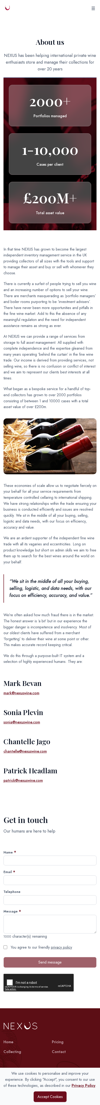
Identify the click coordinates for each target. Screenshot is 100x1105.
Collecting (13, 1051)
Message (10, 911)
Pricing (57, 1042)
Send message (50, 962)
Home (8, 1042)
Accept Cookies (50, 1096)
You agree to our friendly (41, 947)
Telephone (11, 891)
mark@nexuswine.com (21, 693)
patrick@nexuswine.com (23, 780)
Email (7, 872)
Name (8, 852)
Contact (59, 1051)
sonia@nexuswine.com (21, 722)
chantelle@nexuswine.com (25, 751)
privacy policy (61, 947)
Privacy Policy (83, 1085)
